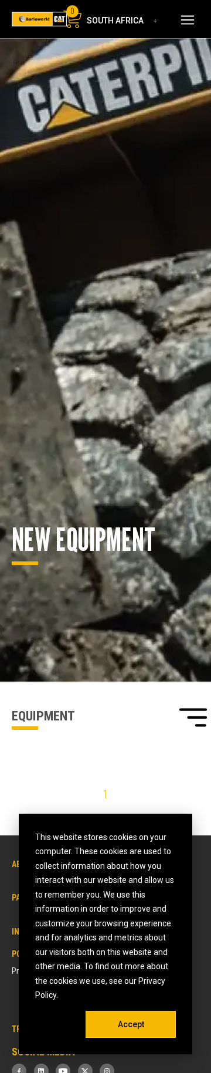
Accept (131, 1024)
